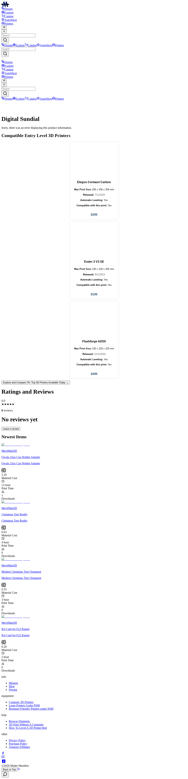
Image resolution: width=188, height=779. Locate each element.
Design (8, 8)
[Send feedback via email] (5, 774)
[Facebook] (2, 753)
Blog (12, 686)
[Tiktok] (3, 762)
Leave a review (11, 428)
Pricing (13, 689)
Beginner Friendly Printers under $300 (31, 708)
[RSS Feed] (18, 769)
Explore (9, 12)
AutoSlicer (10, 19)
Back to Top (9, 769)
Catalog (8, 16)
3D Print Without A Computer (26, 724)
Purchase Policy (18, 743)
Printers (8, 23)
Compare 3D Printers (21, 702)
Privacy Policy (17, 740)
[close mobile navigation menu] (4, 31)
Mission (13, 683)
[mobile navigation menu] (4, 27)
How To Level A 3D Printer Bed (28, 727)
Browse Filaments (19, 721)
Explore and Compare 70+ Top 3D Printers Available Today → (35, 382)
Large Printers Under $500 (24, 705)
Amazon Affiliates (19, 747)
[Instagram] (2, 757)
